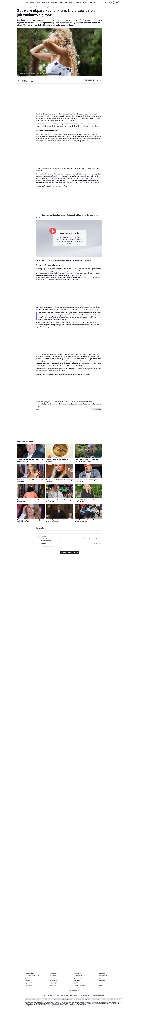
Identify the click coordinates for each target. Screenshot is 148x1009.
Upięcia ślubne (102, 980)
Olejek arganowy (28, 978)
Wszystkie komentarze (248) (69, 552)
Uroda (92, 2)
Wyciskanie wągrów (78, 982)
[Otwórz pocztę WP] (106, 2)
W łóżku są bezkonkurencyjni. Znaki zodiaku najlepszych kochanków (68, 260)
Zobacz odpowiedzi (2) (48, 546)
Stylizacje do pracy (54, 982)
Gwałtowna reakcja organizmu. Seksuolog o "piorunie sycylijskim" (68, 374)
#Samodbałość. (60, 402)
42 (96, 543)
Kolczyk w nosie (77, 983)
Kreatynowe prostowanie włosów (32, 975)
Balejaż (75, 977)
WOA (22, 80)
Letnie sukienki (53, 977)
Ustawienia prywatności (97, 995)
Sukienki (100, 985)
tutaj (54, 1005)
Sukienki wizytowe (53, 983)
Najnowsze (45, 2)
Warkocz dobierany (103, 978)
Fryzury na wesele (102, 973)
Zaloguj (116, 2)
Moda (84, 2)
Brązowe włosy (77, 980)
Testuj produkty (56, 2)
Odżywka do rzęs (77, 973)
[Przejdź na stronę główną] (27, 3)
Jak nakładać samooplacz (30, 983)
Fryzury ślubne (53, 975)
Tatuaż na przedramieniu (79, 985)
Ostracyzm (101, 982)
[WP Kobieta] (36, 2)
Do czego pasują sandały (55, 978)
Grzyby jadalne (102, 983)
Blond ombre (28, 977)
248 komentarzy (89, 80)
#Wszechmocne (69, 2)
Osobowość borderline (103, 977)
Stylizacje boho (53, 985)
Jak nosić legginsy (54, 980)
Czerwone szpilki (77, 978)
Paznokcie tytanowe (103, 975)
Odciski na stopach (29, 985)
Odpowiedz (43, 543)
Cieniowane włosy (78, 975)
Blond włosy (27, 980)
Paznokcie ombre (29, 982)
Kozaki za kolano (53, 973)
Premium (78, 2)
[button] (110, 2)
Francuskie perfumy (29, 973)
